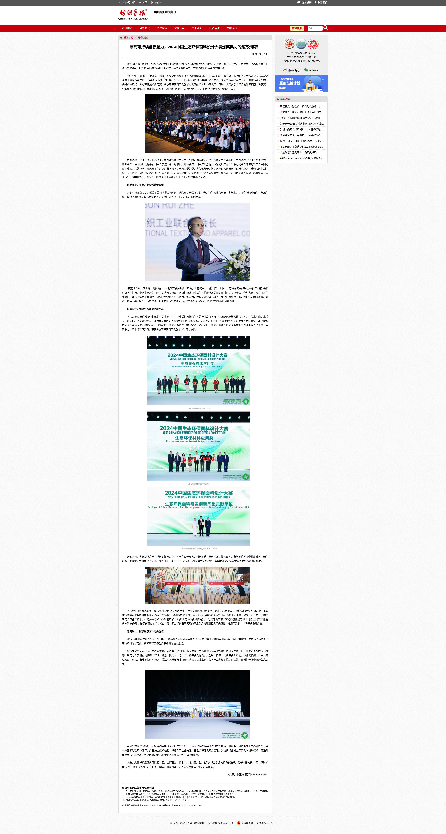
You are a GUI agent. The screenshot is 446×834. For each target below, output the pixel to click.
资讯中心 (127, 28)
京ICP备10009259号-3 (220, 822)
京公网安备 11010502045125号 (258, 822)
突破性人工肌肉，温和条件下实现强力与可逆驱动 (307, 112)
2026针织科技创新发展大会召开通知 (300, 118)
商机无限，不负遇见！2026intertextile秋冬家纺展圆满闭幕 (311, 146)
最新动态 (285, 99)
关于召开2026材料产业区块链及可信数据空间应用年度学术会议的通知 (318, 123)
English (157, 2)
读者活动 (214, 28)
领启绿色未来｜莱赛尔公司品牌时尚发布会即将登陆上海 (310, 135)
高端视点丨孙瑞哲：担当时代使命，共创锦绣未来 (307, 106)
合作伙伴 (162, 28)
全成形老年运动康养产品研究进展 (298, 152)
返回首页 (128, 37)
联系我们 (323, 2)
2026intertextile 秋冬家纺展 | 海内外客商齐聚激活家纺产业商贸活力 (316, 158)
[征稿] (301, 91)
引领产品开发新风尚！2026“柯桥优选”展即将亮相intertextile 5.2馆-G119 (319, 129)
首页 (144, 2)
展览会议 (144, 28)
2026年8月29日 (127, 2)
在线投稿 (306, 2)
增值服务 (179, 28)
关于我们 (197, 28)
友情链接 (231, 28)
